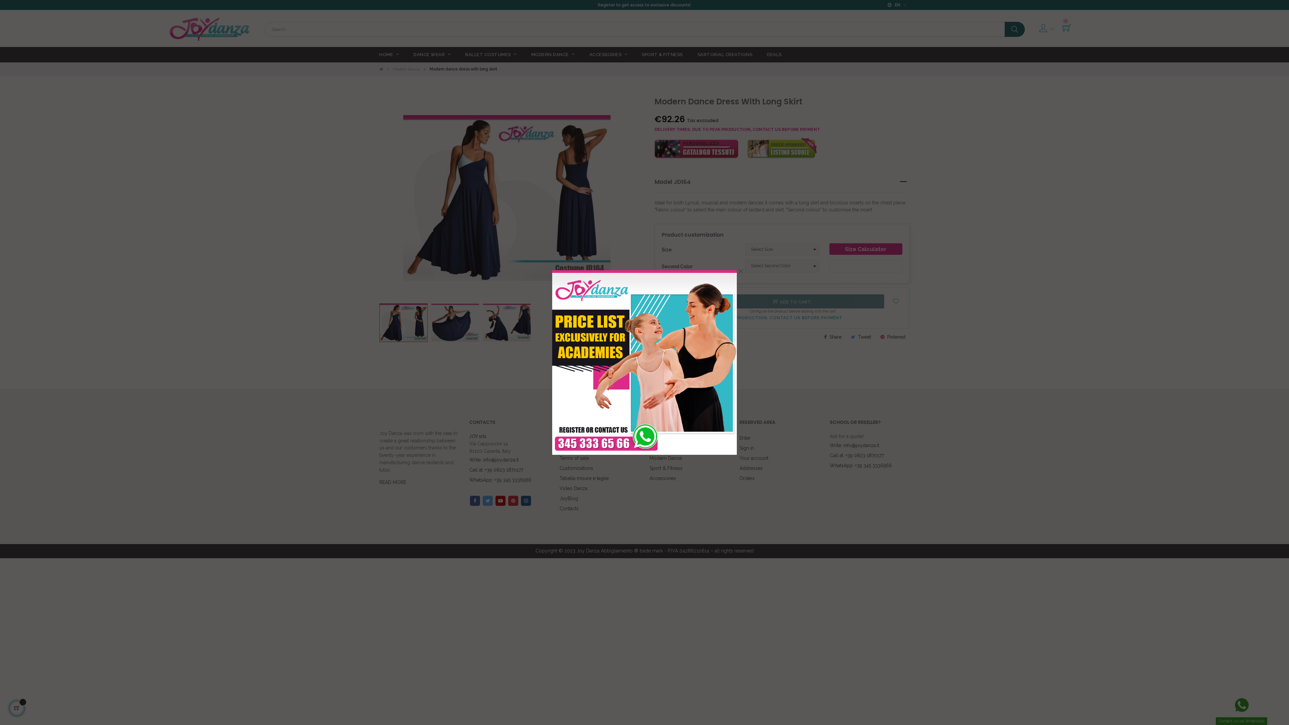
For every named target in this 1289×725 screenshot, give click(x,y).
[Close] (741, 271)
